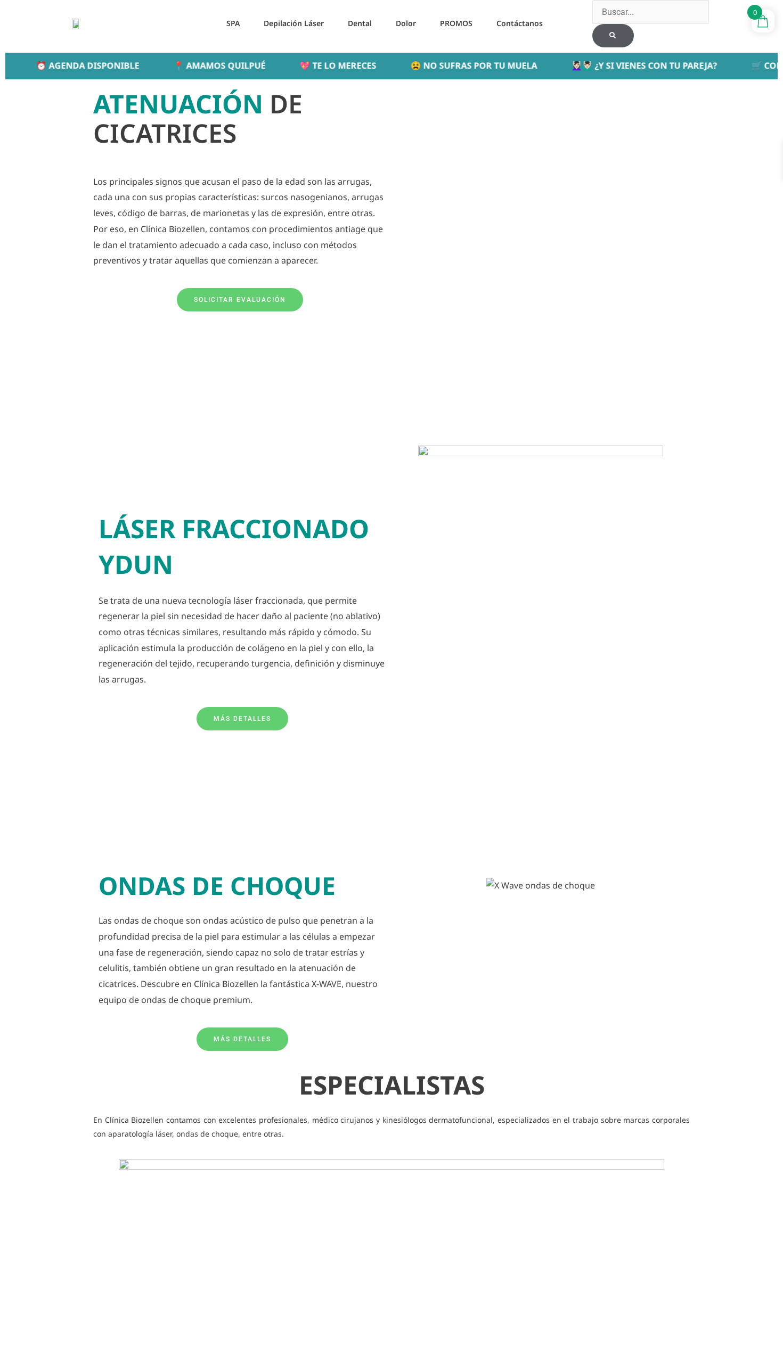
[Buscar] (613, 35)
